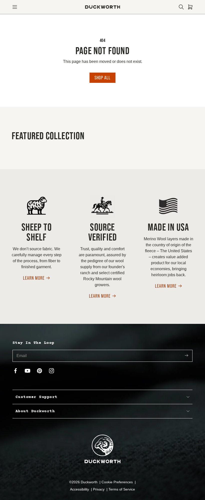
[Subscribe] (186, 356)
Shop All (102, 77)
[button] (15, 7)
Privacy (99, 489)
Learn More (33, 278)
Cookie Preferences (118, 482)
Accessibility (80, 489)
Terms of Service (121, 489)
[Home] (102, 7)
